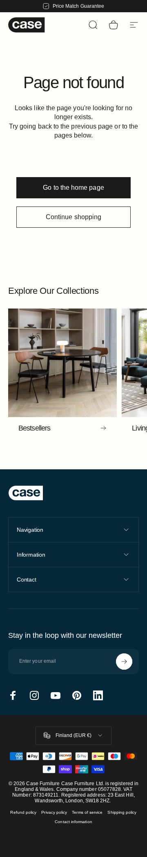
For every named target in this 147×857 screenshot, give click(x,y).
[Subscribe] (124, 661)
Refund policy (23, 812)
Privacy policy (54, 812)
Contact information (73, 821)
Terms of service (87, 812)
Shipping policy (121, 812)
